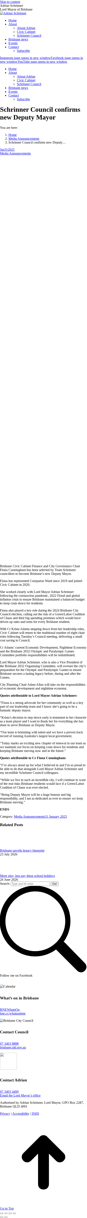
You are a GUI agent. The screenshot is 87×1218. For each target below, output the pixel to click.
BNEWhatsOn (10, 1009)
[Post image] (11, 846)
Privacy (5, 1113)
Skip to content (10, 2)
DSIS (35, 1113)
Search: (5, 883)
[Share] (6, 1213)
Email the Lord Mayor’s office (20, 1095)
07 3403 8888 (9, 1043)
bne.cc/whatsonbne (13, 1013)
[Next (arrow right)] (6, 1217)
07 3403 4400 (9, 1091)
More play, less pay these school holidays (27, 876)
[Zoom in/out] (14, 1213)
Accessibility (20, 1113)
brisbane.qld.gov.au (13, 1047)
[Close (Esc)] (1, 1213)
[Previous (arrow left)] (1, 1217)
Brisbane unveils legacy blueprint (22, 850)
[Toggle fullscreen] (10, 1213)
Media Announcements (15, 153)
